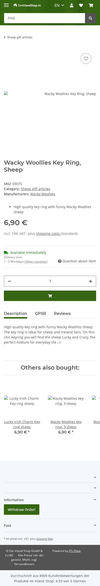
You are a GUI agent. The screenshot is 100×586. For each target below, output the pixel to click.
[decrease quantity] (9, 281)
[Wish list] (81, 5)
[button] (71, 5)
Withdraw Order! (21, 509)
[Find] (90, 18)
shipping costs (48, 233)
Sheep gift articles (35, 188)
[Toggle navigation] (6, 3)
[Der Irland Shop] (27, 5)
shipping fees (44, 539)
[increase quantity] (90, 281)
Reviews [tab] (62, 313)
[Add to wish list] (86, 58)
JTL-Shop (75, 551)
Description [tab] (15, 313)
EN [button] (56, 5)
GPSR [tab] (40, 313)
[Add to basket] (50, 296)
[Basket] (91, 5)
